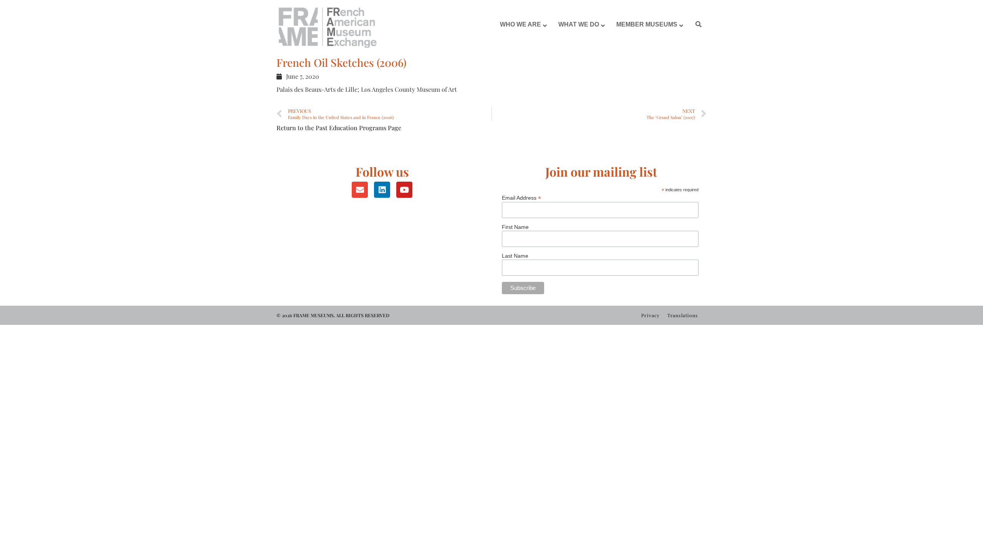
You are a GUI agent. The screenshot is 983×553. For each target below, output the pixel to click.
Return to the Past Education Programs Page (338, 128)
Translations (682, 315)
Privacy (650, 315)
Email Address (521, 197)
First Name (515, 227)
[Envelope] (360, 190)
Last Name (515, 255)
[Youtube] (404, 190)
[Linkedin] (382, 190)
